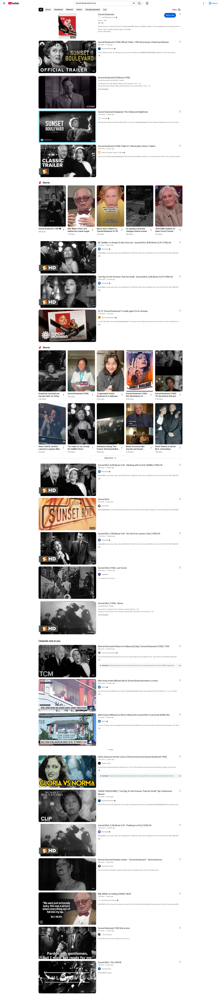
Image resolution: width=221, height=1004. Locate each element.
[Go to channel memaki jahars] (100, 968)
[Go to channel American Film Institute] (100, 900)
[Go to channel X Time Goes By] (100, 934)
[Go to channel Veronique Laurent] (100, 866)
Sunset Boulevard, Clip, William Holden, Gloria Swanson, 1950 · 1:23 (119, 83)
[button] (143, 665)
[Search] (139, 3)
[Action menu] (180, 14)
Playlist (121, 80)
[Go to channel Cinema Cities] (100, 763)
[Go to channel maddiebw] (100, 574)
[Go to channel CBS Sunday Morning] (100, 317)
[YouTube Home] (13, 3)
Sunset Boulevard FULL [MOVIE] (108, 80)
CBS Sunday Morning (108, 317)
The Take (104, 118)
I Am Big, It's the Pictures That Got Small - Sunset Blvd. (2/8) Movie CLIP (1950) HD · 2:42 (126, 611)
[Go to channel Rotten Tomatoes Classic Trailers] (100, 152)
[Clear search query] (133, 3)
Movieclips (105, 249)
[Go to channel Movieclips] (100, 249)
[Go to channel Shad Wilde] (100, 505)
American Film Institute (109, 900)
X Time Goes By (107, 934)
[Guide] (4, 3)
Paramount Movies (108, 48)
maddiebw (105, 574)
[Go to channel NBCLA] (100, 687)
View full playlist (103, 89)
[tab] (41, 9)
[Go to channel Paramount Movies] (100, 48)
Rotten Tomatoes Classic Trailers (112, 152)
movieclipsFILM (103, 606)
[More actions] (63, 229)
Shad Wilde (105, 506)
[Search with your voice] (147, 3)
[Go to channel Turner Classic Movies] (100, 652)
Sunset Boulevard (106, 14)
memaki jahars (106, 969)
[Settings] (203, 3)
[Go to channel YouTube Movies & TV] (100, 17)
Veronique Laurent (107, 866)
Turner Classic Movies (109, 653)
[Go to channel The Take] (100, 118)
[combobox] (104, 3)
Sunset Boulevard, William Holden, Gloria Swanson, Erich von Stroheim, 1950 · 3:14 (124, 86)
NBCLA (104, 687)
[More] (179, 665)
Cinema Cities (106, 763)
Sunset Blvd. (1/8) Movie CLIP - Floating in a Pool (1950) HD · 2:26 (118, 609)
